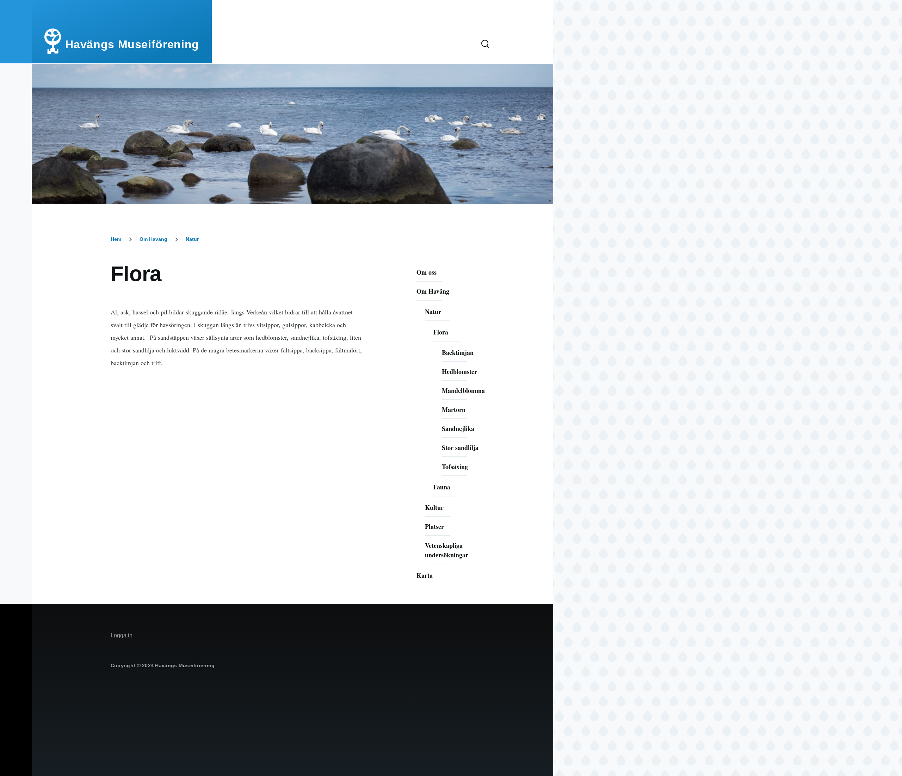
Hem (116, 239)
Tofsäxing (455, 466)
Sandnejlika (458, 428)
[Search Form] (485, 44)
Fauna (441, 487)
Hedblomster (459, 371)
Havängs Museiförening (132, 44)
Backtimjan (458, 352)
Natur (192, 239)
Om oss (426, 272)
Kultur (434, 507)
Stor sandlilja (460, 447)
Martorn (453, 409)
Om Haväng (153, 239)
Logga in (121, 635)
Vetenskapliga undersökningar (446, 550)
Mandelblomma (463, 390)
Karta (424, 575)
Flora (440, 332)
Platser (434, 526)
